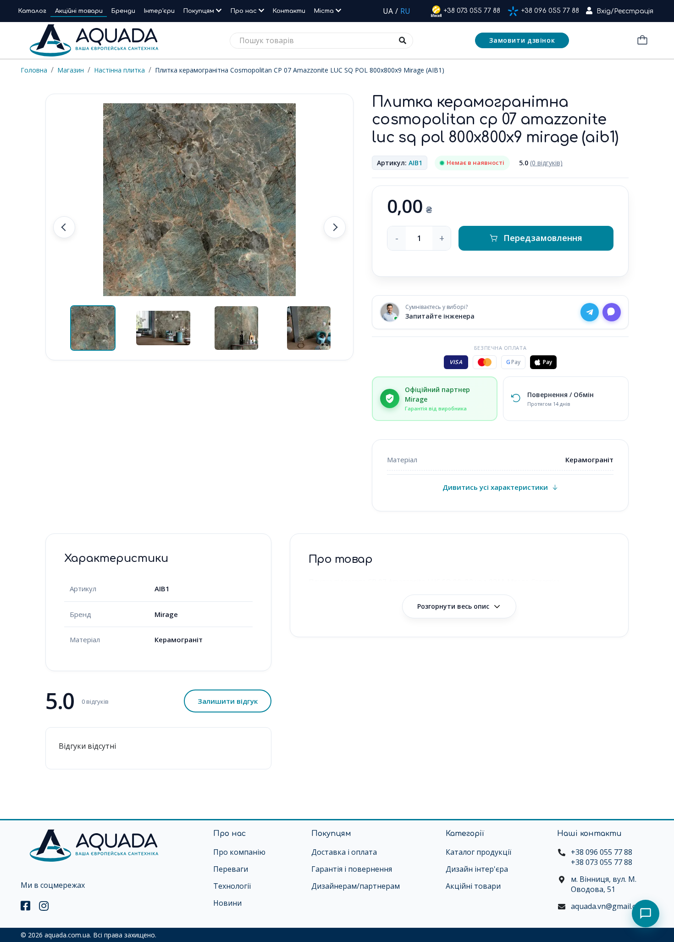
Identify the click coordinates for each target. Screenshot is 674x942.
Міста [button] (325, 11)
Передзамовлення (542, 237)
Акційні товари (79, 11)
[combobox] (321, 41)
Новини (227, 903)
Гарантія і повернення (351, 869)
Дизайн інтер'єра (477, 869)
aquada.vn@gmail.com (608, 906)
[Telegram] (589, 312)
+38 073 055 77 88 (472, 10)
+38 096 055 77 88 (550, 10)
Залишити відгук (228, 701)
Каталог (32, 11)
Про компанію (239, 852)
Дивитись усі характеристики (495, 487)
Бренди (123, 11)
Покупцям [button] (199, 11)
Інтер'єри (159, 11)
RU (405, 11)
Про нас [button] (245, 11)
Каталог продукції (478, 852)
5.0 (541, 162)
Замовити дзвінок (522, 40)
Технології (232, 886)
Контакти (289, 11)
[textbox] (321, 40)
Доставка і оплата (344, 852)
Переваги (230, 869)
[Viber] (611, 312)
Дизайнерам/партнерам (355, 886)
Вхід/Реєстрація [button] (625, 11)
